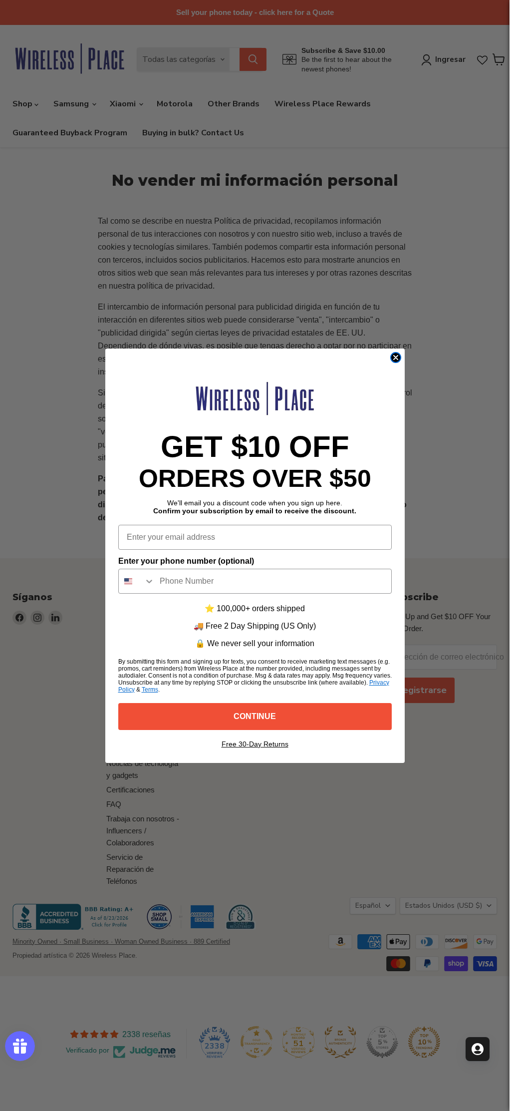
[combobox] (137, 581)
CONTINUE (255, 716)
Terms (150, 689)
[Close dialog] (396, 358)
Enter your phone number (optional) (186, 561)
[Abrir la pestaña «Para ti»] (478, 1049)
